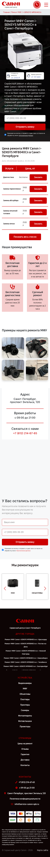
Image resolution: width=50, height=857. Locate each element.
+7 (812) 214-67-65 (25, 433)
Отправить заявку (25, 126)
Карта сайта (42, 850)
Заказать (38, 177)
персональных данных (26, 135)
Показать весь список (25, 236)
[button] (5, 588)
